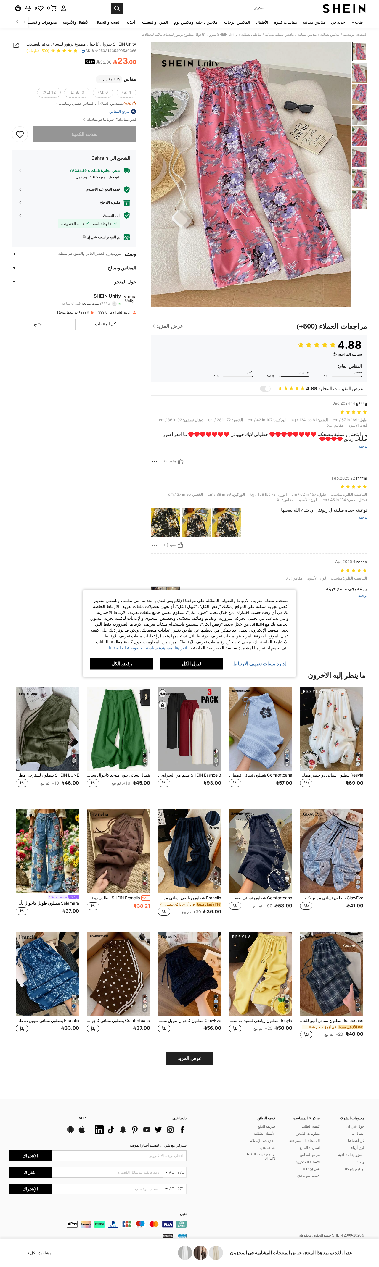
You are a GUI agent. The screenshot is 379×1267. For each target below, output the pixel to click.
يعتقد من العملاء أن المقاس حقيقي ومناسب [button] (95, 103)
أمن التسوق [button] (111, 215)
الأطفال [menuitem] (262, 22)
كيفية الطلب (310, 1126)
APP (82, 1118)
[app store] (82, 1132)
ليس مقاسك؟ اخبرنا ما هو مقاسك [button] (111, 120)
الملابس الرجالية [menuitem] (236, 22)
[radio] (126, 93)
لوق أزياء (357, 1148)
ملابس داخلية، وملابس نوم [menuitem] (195, 22)
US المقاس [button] (112, 79)
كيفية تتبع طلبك (308, 1176)
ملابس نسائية (329, 35)
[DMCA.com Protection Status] (168, 1236)
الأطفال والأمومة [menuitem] (76, 22)
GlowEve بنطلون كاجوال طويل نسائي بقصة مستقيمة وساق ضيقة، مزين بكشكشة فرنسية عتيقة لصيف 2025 (189, 1020)
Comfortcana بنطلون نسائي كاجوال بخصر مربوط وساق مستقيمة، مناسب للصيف (118, 1020)
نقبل (183, 1214)
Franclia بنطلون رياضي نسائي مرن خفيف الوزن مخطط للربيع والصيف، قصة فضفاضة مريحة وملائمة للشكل (189, 897)
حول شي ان (355, 1126)
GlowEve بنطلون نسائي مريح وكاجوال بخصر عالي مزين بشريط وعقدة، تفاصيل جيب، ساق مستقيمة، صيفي (331, 897)
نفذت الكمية (84, 134)
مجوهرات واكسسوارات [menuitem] (38, 22)
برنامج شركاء (354, 1169)
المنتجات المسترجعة (304, 1141)
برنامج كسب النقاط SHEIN (260, 1156)
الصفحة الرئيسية (355, 35)
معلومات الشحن (308, 1134)
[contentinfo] (98, 1224)
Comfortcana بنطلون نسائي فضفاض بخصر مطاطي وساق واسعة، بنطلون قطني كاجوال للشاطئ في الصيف (260, 775)
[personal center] (63, 8)
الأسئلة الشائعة (264, 1134)
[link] (52, 8)
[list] (139, 1129)
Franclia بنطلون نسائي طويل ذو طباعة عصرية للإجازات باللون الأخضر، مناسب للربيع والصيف (47, 1020)
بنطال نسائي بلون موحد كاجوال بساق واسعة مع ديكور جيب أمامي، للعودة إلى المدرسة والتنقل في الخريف (118, 775)
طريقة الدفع (266, 1126)
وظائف (359, 1162)
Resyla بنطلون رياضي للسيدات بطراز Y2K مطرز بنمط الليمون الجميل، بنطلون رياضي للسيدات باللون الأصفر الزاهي (260, 1020)
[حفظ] (20, 134)
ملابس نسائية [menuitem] (314, 22)
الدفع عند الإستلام (262, 1141)
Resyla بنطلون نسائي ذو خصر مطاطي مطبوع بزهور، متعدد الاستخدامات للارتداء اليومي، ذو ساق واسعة (331, 775)
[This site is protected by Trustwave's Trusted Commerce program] (182, 1236)
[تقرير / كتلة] (154, 461)
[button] (28, 8)
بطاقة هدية (267, 1148)
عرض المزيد (190, 1058)
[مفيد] (180, 461)
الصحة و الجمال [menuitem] (108, 22)
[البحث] (117, 8)
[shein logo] (344, 8)
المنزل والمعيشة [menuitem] (154, 22)
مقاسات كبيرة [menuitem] (285, 22)
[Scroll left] (24, 22)
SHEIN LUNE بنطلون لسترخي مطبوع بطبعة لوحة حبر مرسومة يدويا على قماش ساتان (47, 775)
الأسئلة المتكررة (308, 1162)
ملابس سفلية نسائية (279, 35)
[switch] (265, 389)
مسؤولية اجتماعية (351, 1155)
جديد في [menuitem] (338, 22)
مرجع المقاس (310, 1155)
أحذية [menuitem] (130, 22)
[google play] (70, 1132)
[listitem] (332, 743)
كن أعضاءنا (356, 1141)
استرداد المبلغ (310, 1148)
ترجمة (362, 446)
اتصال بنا (357, 1134)
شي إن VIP (311, 1169)
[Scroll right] (17, 22)
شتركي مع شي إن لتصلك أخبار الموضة (158, 1145)
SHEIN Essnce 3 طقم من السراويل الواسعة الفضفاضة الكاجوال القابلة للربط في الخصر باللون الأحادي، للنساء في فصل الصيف (189, 775)
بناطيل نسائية (251, 35)
